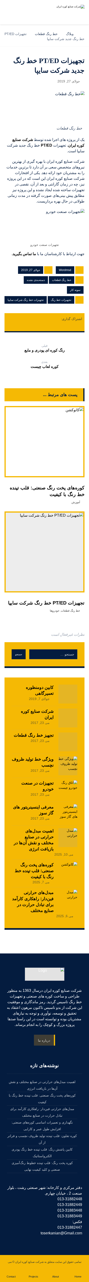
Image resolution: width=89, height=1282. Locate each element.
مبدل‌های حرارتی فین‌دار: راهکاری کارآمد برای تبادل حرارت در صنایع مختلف (42, 1112)
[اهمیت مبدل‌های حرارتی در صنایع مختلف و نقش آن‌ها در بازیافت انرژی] (67, 837)
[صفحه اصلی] (83, 34)
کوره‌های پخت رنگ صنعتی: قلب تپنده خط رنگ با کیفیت (34, 870)
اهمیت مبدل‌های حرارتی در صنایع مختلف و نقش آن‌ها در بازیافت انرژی (42, 1085)
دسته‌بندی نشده (36, 280)
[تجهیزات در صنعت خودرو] (67, 789)
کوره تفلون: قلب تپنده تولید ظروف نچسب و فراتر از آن (42, 1139)
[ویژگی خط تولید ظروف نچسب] (67, 765)
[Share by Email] (35, 325)
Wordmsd (65, 270)
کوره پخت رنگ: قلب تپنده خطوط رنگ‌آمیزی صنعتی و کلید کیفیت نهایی (42, 1166)
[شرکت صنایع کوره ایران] (67, 718)
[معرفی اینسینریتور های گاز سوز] (67, 813)
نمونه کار (75, 290)
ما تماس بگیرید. (24, 254)
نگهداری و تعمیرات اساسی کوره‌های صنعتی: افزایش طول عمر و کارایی (42, 1125)
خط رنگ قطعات (61, 280)
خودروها (54, 610)
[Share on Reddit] (29, 319)
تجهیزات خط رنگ (61, 300)
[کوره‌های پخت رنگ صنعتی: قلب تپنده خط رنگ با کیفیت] (67, 871)
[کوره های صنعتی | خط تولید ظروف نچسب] (67, 12)
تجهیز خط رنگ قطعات (34, 735)
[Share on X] (47, 319)
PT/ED (46, 145)
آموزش (75, 502)
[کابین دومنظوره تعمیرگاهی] (67, 694)
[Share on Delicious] (20, 319)
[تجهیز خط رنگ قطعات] (67, 741)
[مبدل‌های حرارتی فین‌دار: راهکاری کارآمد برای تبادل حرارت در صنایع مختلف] (67, 899)
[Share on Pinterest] (38, 319)
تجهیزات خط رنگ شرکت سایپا (26, 300)
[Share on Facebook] (56, 319)
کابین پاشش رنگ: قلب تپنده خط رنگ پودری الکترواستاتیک (42, 1152)
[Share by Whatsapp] (53, 325)
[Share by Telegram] (44, 325)
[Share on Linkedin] (11, 319)
